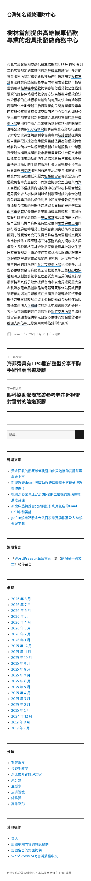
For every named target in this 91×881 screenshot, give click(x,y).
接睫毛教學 (19, 768)
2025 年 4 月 (20, 693)
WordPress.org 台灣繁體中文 (34, 856)
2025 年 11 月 (21, 652)
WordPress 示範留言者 (33, 558)
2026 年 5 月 (21, 616)
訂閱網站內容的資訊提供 (29, 844)
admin (18, 334)
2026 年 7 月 (21, 605)
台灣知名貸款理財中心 (31, 15)
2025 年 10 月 (21, 657)
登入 (14, 838)
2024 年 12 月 (21, 716)
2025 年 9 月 (20, 663)
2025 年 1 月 (20, 710)
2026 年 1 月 (20, 640)
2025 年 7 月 (20, 675)
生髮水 (16, 786)
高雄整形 (18, 804)
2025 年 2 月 (20, 704)
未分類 (56, 334)
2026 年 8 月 (21, 599)
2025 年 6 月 (20, 681)
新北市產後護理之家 (26, 774)
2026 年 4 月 (21, 622)
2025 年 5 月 (20, 687)
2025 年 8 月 (20, 669)
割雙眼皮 (18, 763)
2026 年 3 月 (21, 628)
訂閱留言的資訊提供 (26, 850)
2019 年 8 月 (20, 722)
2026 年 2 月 (21, 634)
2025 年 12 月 (21, 646)
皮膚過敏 (18, 792)
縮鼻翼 (16, 798)
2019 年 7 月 (20, 728)
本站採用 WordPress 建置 (54, 873)
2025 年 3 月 (20, 699)
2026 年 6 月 (21, 610)
